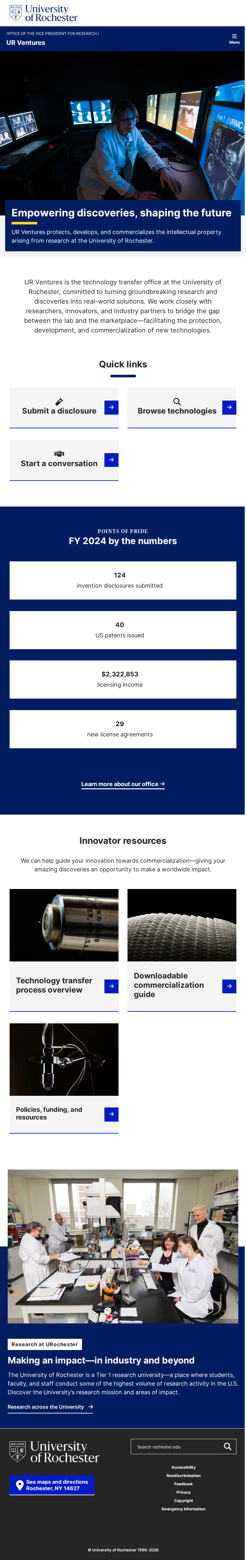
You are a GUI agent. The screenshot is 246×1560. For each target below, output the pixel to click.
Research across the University (46, 1407)
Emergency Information (183, 1509)
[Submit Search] (227, 1446)
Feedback (183, 1484)
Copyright (183, 1500)
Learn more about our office (120, 784)
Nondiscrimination (184, 1475)
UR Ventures (25, 42)
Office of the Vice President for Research (52, 33)
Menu (234, 41)
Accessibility (183, 1467)
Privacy (183, 1492)
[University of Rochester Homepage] (44, 13)
